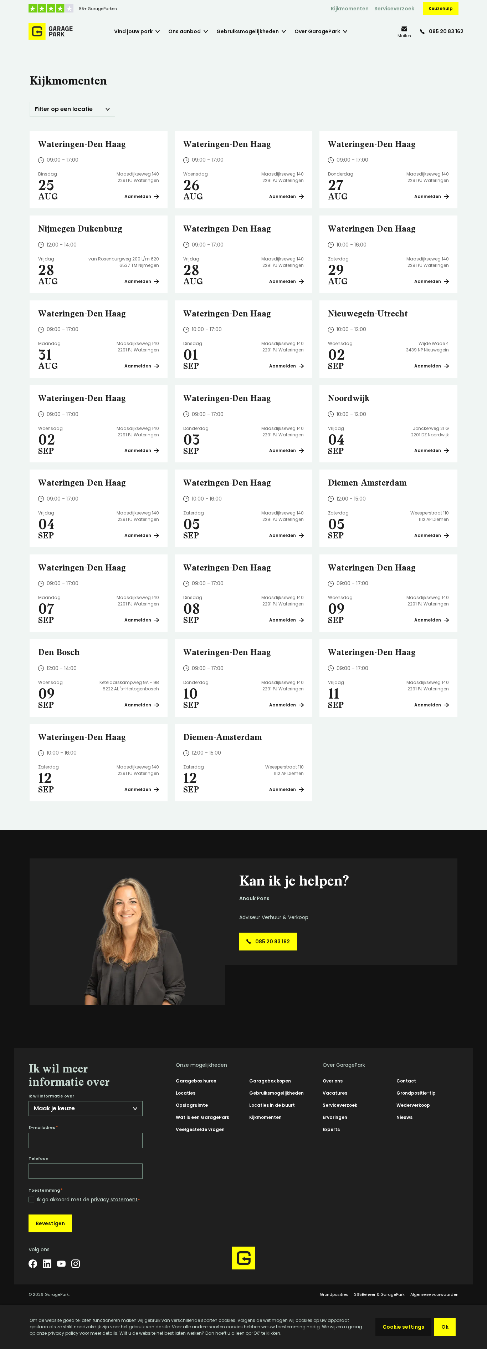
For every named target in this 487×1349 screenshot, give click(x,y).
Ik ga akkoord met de (88, 1199)
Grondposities (334, 1294)
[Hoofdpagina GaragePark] (51, 31)
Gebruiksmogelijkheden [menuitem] (247, 31)
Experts (331, 1129)
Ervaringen (335, 1117)
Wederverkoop (413, 1105)
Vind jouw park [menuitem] (133, 31)
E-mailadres (43, 1127)
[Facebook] (33, 1263)
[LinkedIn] (47, 1263)
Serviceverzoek (394, 8)
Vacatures (335, 1093)
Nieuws (404, 1117)
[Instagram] (75, 1263)
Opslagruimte (192, 1105)
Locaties (185, 1093)
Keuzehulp (441, 8)
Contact (406, 1081)
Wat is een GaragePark (202, 1117)
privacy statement (114, 1199)
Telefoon (38, 1159)
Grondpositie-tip (416, 1093)
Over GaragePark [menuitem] (317, 31)
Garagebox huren (196, 1081)
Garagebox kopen (270, 1081)
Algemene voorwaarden (434, 1294)
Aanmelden (137, 196)
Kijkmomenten (350, 8)
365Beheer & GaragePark (379, 1294)
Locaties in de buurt (272, 1105)
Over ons (333, 1081)
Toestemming (45, 1190)
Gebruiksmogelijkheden (276, 1093)
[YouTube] (61, 1263)
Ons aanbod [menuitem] (184, 31)
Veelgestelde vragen (200, 1129)
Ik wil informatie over (51, 1096)
